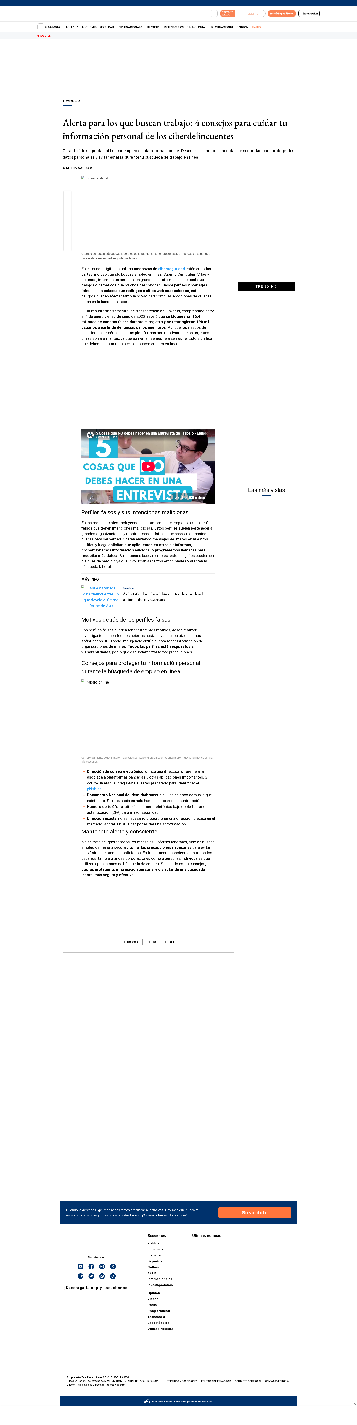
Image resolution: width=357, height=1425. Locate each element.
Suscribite (255, 1212)
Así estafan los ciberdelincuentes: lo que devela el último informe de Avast (166, 596)
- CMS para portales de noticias (182, 1401)
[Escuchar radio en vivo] (250, 13)
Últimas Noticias (161, 1328)
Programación (159, 1311)
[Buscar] (214, 13)
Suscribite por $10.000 (282, 13)
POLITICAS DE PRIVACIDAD (216, 1381)
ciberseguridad (171, 269)
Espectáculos (174, 27)
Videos (153, 1299)
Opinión (242, 27)
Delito (151, 942)
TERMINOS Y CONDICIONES (182, 1381)
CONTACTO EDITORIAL (277, 1381)
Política (72, 27)
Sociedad (107, 27)
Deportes (153, 27)
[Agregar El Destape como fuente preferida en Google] (214, 168)
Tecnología (196, 27)
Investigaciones (221, 27)
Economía (89, 27)
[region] (178, 70)
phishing (94, 789)
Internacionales (130, 27)
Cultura (153, 1267)
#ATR (152, 1273)
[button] (67, 196)
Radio (256, 27)
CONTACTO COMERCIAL (248, 1381)
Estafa (169, 942)
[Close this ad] (354, 1403)
